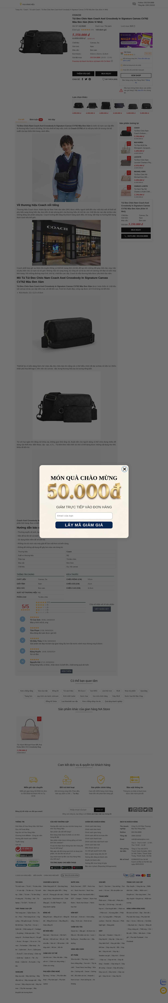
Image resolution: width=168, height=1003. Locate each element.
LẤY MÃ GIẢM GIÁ (84, 525)
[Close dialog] (124, 469)
